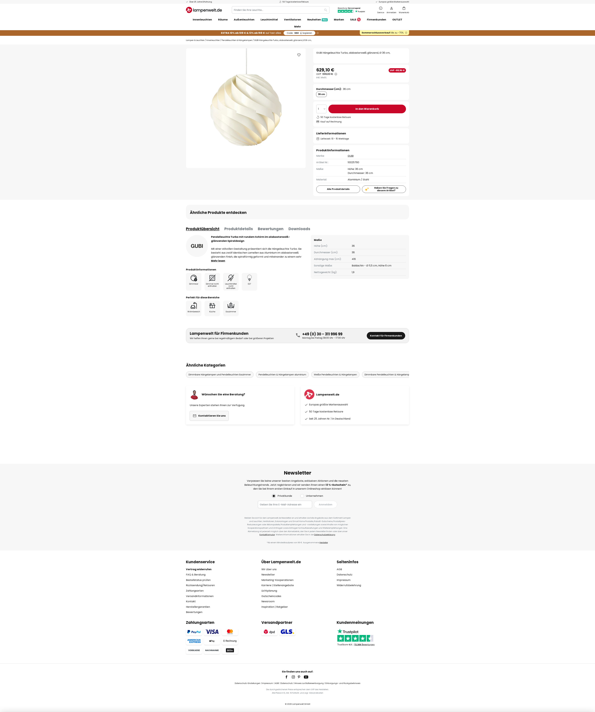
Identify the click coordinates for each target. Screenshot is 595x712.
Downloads (299, 228)
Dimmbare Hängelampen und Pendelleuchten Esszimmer (220, 374)
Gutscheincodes (271, 596)
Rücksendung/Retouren (200, 585)
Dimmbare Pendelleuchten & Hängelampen (388, 374)
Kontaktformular (267, 534)
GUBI (351, 156)
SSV (299, 33)
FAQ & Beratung (195, 574)
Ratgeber (282, 607)
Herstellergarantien (198, 607)
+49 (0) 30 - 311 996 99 (322, 334)
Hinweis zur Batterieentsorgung (309, 683)
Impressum (343, 580)
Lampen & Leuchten (195, 40)
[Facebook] (288, 677)
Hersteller (324, 542)
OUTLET (397, 19)
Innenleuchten (213, 40)
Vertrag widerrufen (199, 569)
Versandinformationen (200, 596)
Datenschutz (344, 574)
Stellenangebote (283, 585)
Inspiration (267, 607)
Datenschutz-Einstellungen (247, 683)
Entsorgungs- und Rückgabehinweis (343, 683)
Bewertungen (271, 228)
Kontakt (191, 601)
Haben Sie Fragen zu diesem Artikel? (386, 189)
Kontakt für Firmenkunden (386, 335)
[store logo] (204, 10)
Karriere (266, 585)
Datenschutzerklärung (324, 534)
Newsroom (268, 601)
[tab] (202, 229)
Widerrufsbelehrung (349, 585)
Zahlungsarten (195, 591)
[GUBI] (197, 246)
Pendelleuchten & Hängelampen (237, 40)
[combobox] (280, 9)
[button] (299, 55)
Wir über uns (269, 569)
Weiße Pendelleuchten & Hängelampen (335, 374)
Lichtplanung (269, 591)
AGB (339, 569)
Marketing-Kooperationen (277, 580)
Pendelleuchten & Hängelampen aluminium (282, 374)
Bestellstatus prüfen (198, 580)
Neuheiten (317, 19)
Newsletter (268, 574)
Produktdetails (238, 228)
